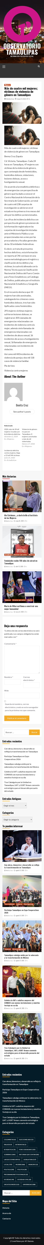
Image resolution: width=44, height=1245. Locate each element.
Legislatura (30, 1159)
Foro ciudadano (9, 904)
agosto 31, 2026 (20, 870)
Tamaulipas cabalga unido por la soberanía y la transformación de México (21, 765)
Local (6, 509)
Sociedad (9, 1179)
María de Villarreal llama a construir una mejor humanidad (21, 607)
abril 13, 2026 (19, 566)
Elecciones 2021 (26, 1139)
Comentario (10, 644)
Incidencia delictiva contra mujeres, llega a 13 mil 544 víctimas (12, 452)
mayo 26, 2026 (20, 521)
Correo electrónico (29, 678)
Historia (5, 1208)
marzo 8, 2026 (20, 612)
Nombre (8, 677)
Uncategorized (28, 904)
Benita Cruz (10, 99)
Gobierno (8, 600)
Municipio (33, 1164)
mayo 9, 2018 (21, 99)
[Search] (38, 66)
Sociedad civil (24, 1179)
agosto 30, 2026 (20, 1008)
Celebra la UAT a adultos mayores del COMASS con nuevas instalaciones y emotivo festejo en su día (20, 775)
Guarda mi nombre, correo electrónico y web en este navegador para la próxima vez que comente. (21, 707)
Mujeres (7, 85)
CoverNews (16, 1241)
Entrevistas (20, 1144)
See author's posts (22, 411)
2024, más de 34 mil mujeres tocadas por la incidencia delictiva (12, 431)
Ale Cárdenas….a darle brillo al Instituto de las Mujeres (21, 516)
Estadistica (8, 555)
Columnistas (10, 1139)
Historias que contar (20, 555)
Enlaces (8, 1144)
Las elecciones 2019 (12, 1159)
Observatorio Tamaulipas (22, 48)
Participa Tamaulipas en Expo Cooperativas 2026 (16, 757)
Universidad (8, 994)
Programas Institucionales (16, 1174)
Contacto (6, 1218)
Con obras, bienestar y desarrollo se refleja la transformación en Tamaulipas (21, 750)
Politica (19, 509)
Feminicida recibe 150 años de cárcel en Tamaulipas (20, 562)
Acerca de (6, 1213)
